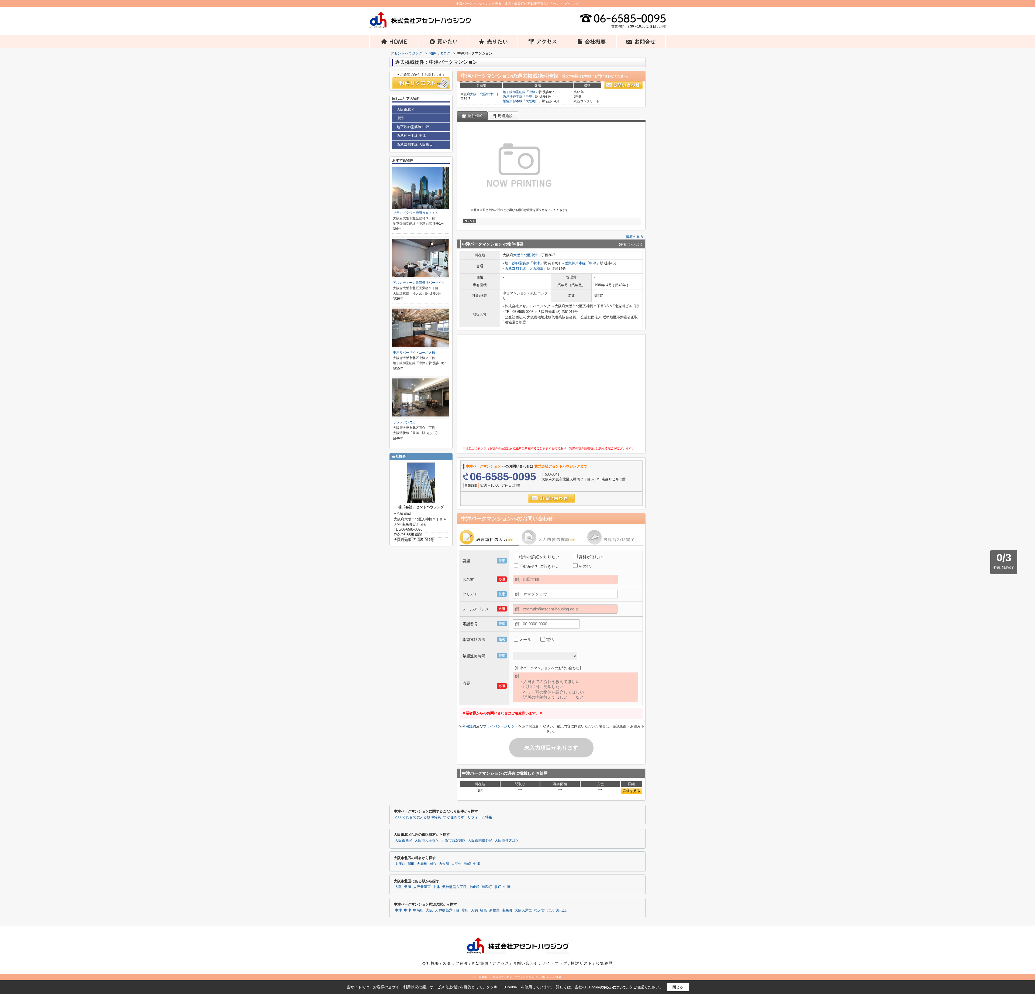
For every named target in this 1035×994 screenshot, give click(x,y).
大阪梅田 (532, 101)
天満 (407, 887)
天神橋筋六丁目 (454, 887)
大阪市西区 (403, 840)
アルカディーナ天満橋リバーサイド (419, 283)
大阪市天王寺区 (427, 840)
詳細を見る (631, 791)
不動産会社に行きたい (539, 566)
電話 (550, 639)
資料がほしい (590, 557)
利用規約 (469, 726)
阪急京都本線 (512, 101)
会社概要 (430, 963)
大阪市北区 (478, 94)
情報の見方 (634, 237)
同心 (432, 864)
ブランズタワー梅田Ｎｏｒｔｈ (415, 213)
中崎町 (474, 887)
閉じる (677, 987)
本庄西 (400, 864)
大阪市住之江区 (507, 840)
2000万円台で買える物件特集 (418, 817)
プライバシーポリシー (500, 726)
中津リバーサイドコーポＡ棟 (414, 352)
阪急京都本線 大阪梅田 (415, 144)
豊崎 (467, 864)
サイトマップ (555, 963)
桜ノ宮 (539, 910)
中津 (489, 94)
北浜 (550, 910)
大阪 (398, 887)
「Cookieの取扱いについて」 (607, 987)
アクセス (500, 963)
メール (525, 639)
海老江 (561, 910)
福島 (483, 910)
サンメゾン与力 (404, 422)
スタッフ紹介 (455, 963)
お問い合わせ (526, 963)
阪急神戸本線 (512, 96)
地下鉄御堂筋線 (514, 92)
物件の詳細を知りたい (539, 557)
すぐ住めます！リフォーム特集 (467, 817)
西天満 (444, 864)
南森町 (486, 887)
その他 (584, 566)
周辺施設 (480, 963)
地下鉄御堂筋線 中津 (413, 127)
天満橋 (422, 864)
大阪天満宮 (422, 887)
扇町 (411, 864)
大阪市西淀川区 (453, 840)
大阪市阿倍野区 (480, 840)
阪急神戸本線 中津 (411, 136)
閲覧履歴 (604, 963)
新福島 (494, 910)
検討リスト (581, 963)
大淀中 (456, 864)
